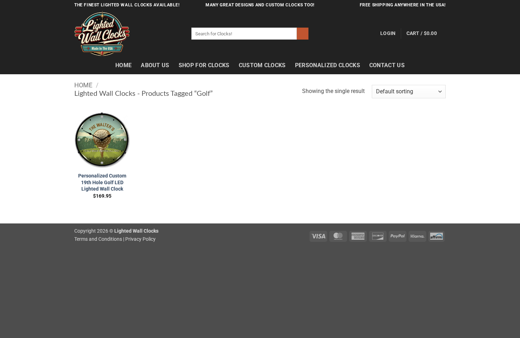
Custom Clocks (262, 65)
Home (123, 65)
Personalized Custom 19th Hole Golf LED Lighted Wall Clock (102, 182)
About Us (155, 65)
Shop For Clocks (204, 65)
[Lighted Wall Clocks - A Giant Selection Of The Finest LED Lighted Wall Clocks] (127, 34)
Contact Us (387, 65)
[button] (387, 33)
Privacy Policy (140, 239)
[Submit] (302, 34)
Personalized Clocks (327, 65)
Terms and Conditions (98, 239)
